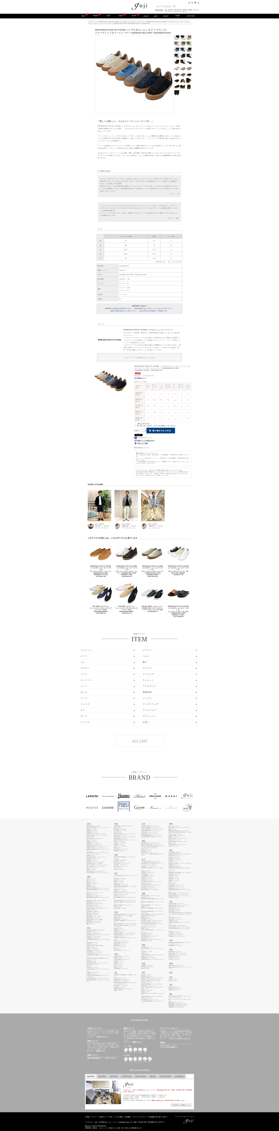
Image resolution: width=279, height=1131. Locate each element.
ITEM (108, 15)
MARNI (190, 9)
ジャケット (168, 11)
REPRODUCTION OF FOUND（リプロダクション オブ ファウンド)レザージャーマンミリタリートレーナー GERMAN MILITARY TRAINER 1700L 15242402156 (127, 571)
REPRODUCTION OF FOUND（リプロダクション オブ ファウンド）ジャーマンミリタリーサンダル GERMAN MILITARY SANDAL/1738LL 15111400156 (178, 611)
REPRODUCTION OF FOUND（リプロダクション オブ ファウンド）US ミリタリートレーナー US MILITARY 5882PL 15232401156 (178, 570)
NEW (83, 16)
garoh (155, 16)
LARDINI (170, 9)
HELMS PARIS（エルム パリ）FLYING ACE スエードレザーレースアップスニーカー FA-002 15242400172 (152, 609)
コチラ (180, 262)
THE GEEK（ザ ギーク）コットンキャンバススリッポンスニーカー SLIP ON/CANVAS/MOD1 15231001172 (127, 610)
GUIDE (177, 15)
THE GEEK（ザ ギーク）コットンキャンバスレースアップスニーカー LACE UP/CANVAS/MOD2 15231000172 (101, 610)
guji (165, 9)
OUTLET (190, 16)
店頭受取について (142, 447)
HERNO (185, 9)
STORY (134, 15)
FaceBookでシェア (144, 438)
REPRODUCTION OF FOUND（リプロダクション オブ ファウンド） (122, 21)
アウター (196, 9)
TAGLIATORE (178, 9)
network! (165, 16)
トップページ (92, 21)
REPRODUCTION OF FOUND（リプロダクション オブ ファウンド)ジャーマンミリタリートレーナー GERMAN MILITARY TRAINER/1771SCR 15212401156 (101, 571)
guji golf (146, 16)
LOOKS (120, 15)
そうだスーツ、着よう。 (180, 11)
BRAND (95, 15)
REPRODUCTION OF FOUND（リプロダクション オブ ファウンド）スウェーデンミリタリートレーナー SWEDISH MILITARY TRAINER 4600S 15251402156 (152, 571)
